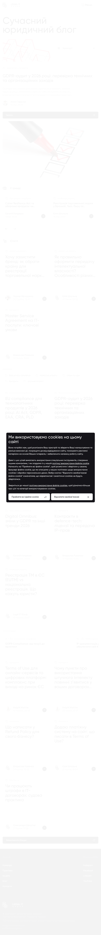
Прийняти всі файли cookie (25, 496)
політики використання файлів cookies (48, 485)
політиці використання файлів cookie (70, 463)
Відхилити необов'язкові (66, 496)
